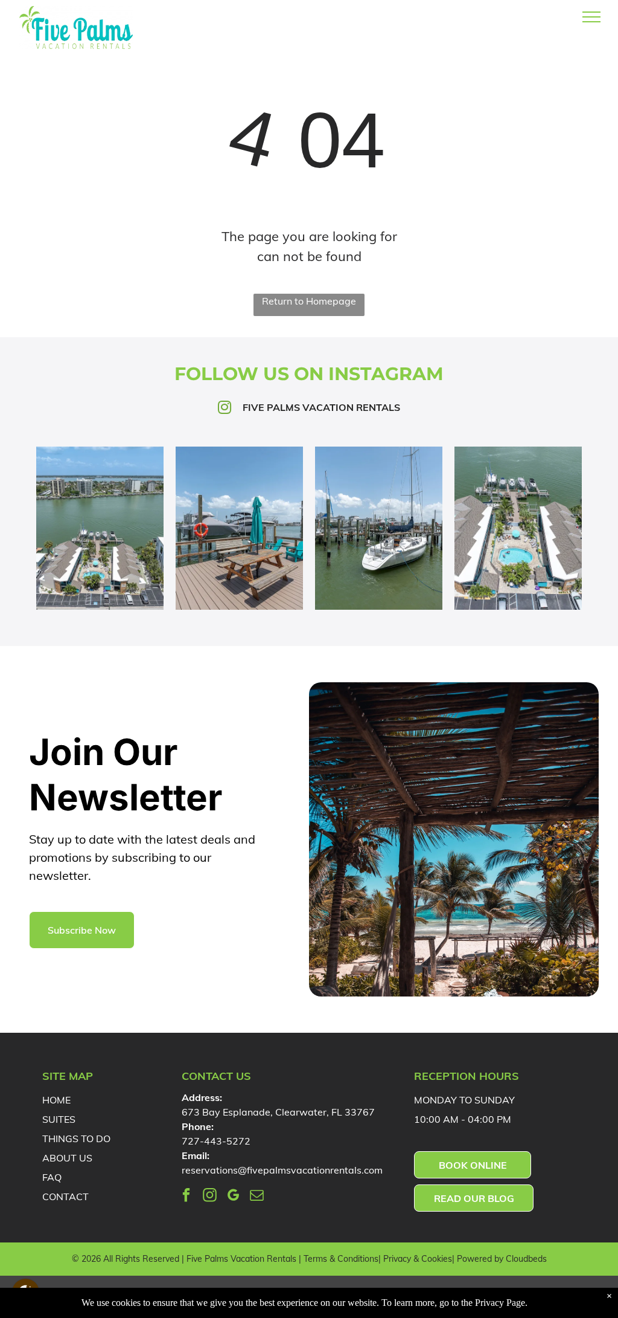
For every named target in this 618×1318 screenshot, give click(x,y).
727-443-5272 (216, 1141)
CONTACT (65, 1196)
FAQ (52, 1177)
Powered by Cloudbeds (502, 1258)
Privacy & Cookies (417, 1258)
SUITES (58, 1119)
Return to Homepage (309, 301)
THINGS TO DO (76, 1138)
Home (56, 1100)
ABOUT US (67, 1158)
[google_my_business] (233, 1196)
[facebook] (186, 1196)
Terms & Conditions (341, 1258)
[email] (256, 1196)
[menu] (591, 17)
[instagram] (209, 1196)
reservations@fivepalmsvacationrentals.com (282, 1170)
